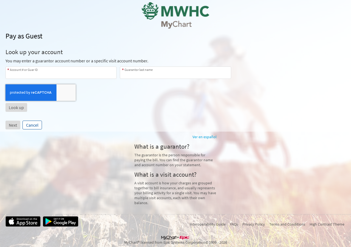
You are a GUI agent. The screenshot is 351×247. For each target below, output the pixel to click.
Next (13, 125)
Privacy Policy (253, 224)
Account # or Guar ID (24, 70)
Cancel (32, 125)
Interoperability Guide (207, 224)
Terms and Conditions (287, 224)
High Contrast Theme (327, 224)
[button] (16, 107)
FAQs (234, 224)
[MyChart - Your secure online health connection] (176, 15)
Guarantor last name (138, 70)
